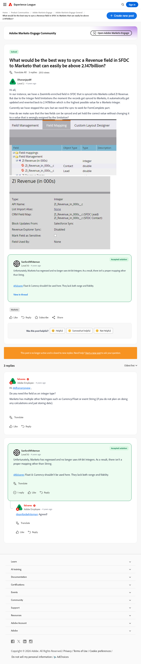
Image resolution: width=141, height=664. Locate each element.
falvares (21, 379)
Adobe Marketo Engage (42, 12)
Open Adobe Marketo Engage (113, 33)
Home (5, 12)
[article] (70, 403)
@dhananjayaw (21, 388)
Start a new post (93, 352)
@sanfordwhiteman (27, 514)
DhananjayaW (24, 79)
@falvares (18, 285)
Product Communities (20, 12)
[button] (122, 15)
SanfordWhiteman (30, 261)
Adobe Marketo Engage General (69, 12)
